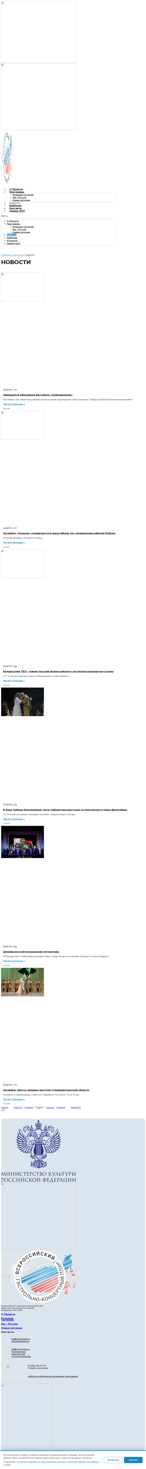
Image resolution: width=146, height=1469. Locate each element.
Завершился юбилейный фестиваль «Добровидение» (38, 395)
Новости (14, 203)
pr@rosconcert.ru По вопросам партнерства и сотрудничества (21, 1353)
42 (50, 1107)
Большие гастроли (23, 195)
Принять (133, 1460)
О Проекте (16, 189)
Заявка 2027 (17, 211)
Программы (16, 192)
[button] (58, 216)
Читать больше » (14, 404)
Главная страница (11, 255)
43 (60, 1107)
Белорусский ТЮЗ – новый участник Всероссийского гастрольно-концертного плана (58, 671)
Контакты (15, 208)
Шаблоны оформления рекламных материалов (53, 1376)
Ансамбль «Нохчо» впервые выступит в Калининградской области (46, 1090)
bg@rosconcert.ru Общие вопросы (20, 1340)
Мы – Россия (19, 197)
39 (18, 1107)
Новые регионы (21, 200)
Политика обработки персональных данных (41, 1462)
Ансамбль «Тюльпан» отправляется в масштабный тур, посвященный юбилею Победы (59, 533)
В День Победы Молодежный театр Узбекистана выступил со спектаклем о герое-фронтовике (65, 809)
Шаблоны (15, 205)
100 (76, 1107)
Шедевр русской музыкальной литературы (31, 951)
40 (28, 1107)
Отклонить (113, 1460)
